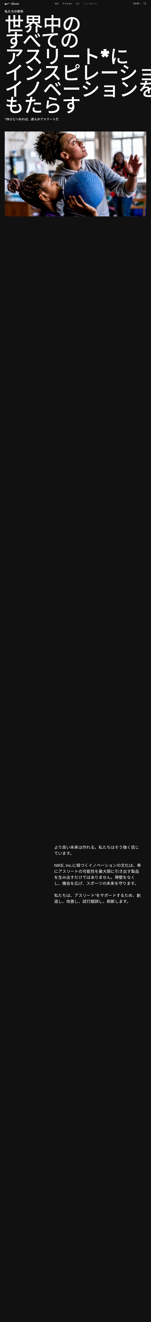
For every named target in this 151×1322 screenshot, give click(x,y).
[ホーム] (12, 3)
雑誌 (57, 3)
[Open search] (144, 3)
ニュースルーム (90, 3)
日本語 (136, 3)
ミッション (67, 3)
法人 (78, 3)
